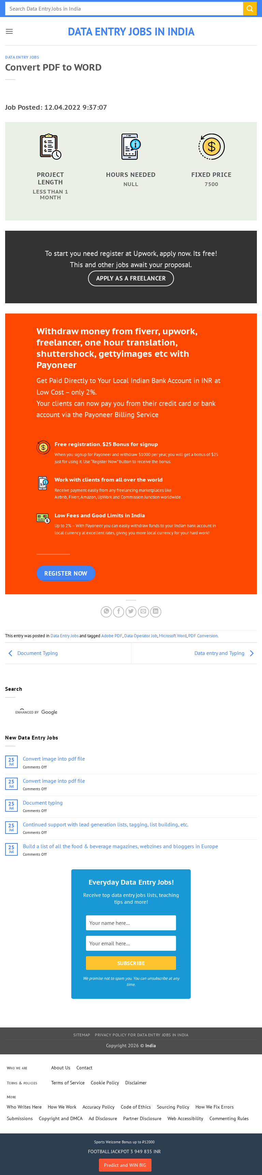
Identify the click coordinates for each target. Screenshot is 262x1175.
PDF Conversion (203, 636)
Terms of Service (68, 1083)
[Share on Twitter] (131, 611)
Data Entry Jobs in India (131, 31)
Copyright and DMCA (61, 1118)
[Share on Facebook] (118, 611)
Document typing (43, 802)
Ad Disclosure (103, 1118)
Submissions (20, 1118)
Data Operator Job (140, 636)
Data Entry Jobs (22, 57)
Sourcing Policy (173, 1107)
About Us (60, 1068)
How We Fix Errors (214, 1107)
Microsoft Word (173, 636)
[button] (9, 31)
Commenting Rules (229, 1118)
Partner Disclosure (142, 1118)
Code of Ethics (136, 1107)
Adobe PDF (111, 636)
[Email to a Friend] (143, 611)
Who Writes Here (24, 1107)
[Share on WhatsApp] (106, 611)
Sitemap (81, 1034)
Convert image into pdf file (54, 759)
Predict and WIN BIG (125, 1165)
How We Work (62, 1107)
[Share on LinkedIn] (155, 611)
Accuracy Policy (99, 1107)
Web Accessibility (185, 1118)
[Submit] (250, 8)
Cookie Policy (105, 1083)
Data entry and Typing (220, 653)
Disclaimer (136, 1083)
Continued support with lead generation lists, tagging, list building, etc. (105, 824)
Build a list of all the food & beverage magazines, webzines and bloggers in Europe (120, 846)
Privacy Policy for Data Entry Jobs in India (141, 1034)
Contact (84, 1068)
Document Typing (37, 653)
